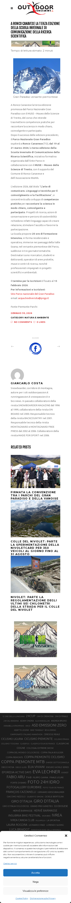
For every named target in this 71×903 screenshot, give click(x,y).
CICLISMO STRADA (61, 739)
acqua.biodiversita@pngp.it (33, 298)
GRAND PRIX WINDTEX (41, 806)
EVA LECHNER (46, 771)
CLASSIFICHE (62, 743)
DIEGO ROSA (7, 767)
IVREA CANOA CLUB (22, 820)
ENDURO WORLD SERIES (57, 767)
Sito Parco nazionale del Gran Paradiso (32, 293)
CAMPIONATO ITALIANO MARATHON (26, 734)
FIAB (29, 777)
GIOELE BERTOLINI (54, 796)
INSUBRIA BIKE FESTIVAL (24, 815)
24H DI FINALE (61, 716)
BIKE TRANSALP (36, 730)
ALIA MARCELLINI (42, 721)
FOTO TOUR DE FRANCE (53, 788)
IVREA (57, 815)
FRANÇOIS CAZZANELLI (21, 791)
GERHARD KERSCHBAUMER (50, 792)
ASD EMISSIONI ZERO (49, 725)
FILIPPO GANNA (40, 777)
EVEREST (64, 773)
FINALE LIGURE (57, 777)
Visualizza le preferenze (35, 890)
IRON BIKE (46, 816)
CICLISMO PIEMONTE (38, 738)
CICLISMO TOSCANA (10, 744)
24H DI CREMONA (45, 716)
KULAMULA (40, 820)
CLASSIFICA (24, 744)
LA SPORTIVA (53, 820)
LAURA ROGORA (16, 824)
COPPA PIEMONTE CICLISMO (44, 757)
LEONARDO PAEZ (37, 825)
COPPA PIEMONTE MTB (23, 762)
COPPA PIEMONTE (14, 757)
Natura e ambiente (37, 317)
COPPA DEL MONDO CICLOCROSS (23, 752)
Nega (35, 881)
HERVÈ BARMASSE (23, 810)
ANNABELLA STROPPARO (14, 726)
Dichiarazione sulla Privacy (43, 898)
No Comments (23, 322)
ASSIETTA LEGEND (21, 730)
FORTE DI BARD (18, 782)
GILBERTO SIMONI (35, 797)
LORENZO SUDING (55, 825)
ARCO (27, 726)
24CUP (30, 716)
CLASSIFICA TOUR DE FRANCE (43, 744)
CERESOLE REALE (52, 734)
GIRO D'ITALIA (21, 801)
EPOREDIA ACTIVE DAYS (16, 772)
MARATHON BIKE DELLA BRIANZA (46, 830)
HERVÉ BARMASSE (45, 810)
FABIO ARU (16, 777)
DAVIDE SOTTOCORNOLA (57, 762)
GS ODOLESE (61, 806)
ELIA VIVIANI (36, 766)
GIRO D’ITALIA (46, 801)
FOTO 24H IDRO (44, 782)
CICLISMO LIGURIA (12, 738)
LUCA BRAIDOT (19, 829)
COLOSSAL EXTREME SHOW (39, 748)
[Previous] (20, 346)
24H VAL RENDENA (11, 721)
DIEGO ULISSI (21, 767)
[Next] (51, 346)
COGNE (21, 747)
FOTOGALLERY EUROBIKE (24, 787)
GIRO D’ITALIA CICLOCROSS (15, 806)
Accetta (35, 872)
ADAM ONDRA (27, 721)
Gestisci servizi (10, 863)
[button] (66, 835)
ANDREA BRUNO (59, 721)
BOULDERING (50, 730)
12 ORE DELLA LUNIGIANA (13, 716)
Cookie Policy (22, 898)
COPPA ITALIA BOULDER (52, 752)
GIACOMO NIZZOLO (16, 797)
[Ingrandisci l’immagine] (56, 62)
